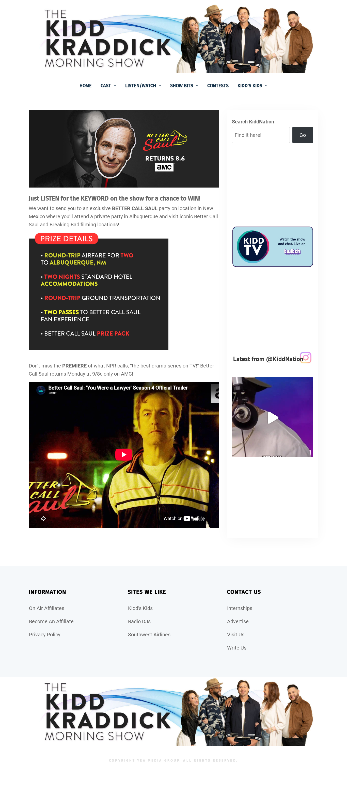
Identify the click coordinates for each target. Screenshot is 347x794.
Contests (218, 85)
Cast (106, 85)
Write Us (236, 648)
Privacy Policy (44, 635)
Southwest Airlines (149, 635)
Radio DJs (139, 621)
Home (86, 85)
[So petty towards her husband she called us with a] (272, 417)
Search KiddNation (253, 122)
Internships (239, 608)
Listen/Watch (140, 85)
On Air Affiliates (46, 608)
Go (302, 135)
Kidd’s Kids (250, 85)
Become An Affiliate (51, 621)
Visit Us (235, 635)
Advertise (238, 621)
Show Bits (181, 85)
